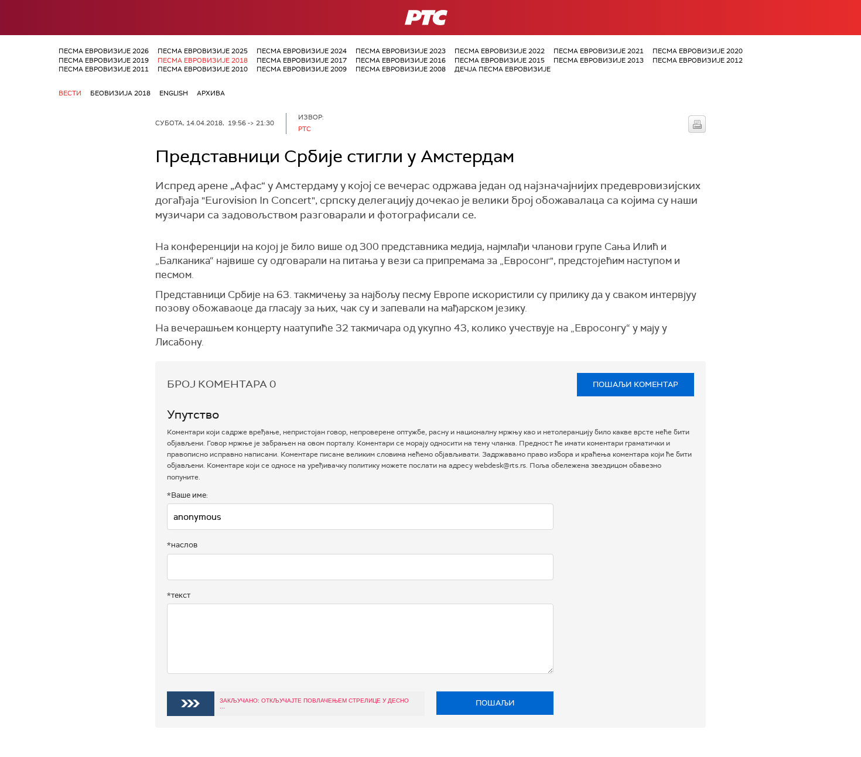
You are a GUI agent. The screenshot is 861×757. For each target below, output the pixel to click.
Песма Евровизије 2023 (401, 51)
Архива (211, 93)
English (173, 93)
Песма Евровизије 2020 (697, 51)
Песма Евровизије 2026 (104, 51)
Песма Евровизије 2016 (401, 60)
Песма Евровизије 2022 (500, 51)
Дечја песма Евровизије (503, 69)
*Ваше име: (187, 495)
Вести (70, 93)
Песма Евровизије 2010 (203, 69)
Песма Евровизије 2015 (500, 60)
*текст (178, 595)
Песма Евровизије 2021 (599, 51)
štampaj (697, 124)
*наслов (182, 545)
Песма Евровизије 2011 (104, 69)
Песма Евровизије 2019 (104, 60)
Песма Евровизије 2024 (302, 51)
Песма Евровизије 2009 (302, 69)
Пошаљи (495, 703)
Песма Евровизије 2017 (302, 60)
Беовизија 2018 (120, 93)
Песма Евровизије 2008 (401, 69)
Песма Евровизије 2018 (203, 60)
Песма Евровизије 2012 (697, 60)
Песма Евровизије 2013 (599, 60)
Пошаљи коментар (635, 384)
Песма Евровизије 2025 (203, 51)
